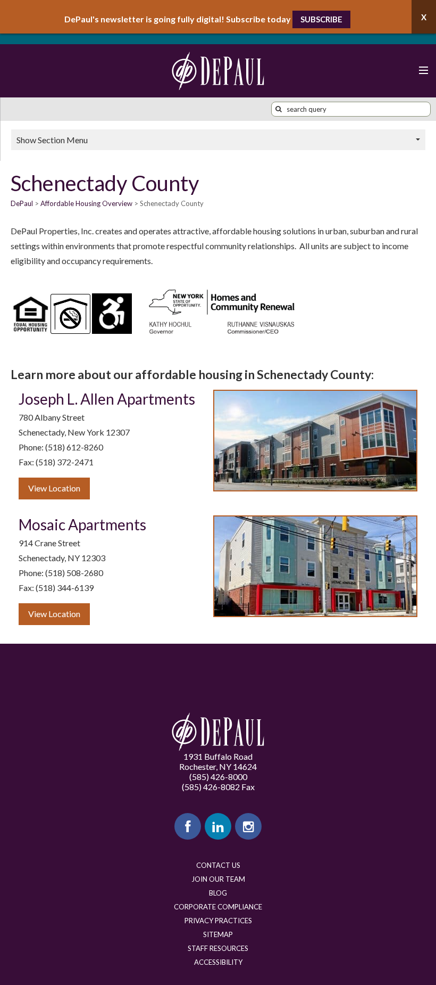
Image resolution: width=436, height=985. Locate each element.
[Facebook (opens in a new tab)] (187, 826)
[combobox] (351, 109)
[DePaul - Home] (218, 70)
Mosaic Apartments (82, 524)
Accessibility (218, 962)
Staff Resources (218, 948)
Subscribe (321, 19)
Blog (218, 893)
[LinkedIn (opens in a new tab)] (218, 826)
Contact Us (218, 865)
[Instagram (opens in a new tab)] (248, 826)
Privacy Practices (218, 920)
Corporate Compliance (218, 906)
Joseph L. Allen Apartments (107, 399)
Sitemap (218, 934)
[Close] (424, 17)
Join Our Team (218, 879)
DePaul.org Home (218, 731)
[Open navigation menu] (422, 70)
